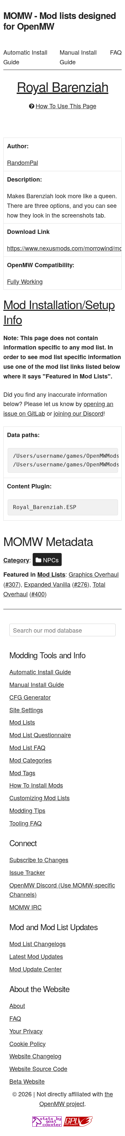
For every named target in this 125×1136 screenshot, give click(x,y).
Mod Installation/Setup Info (59, 311)
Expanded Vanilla (47, 584)
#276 (80, 584)
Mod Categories (30, 760)
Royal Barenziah (62, 86)
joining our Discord (78, 413)
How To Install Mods (36, 785)
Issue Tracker (27, 872)
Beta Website (27, 1081)
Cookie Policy (27, 1043)
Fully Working (25, 281)
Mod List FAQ (27, 747)
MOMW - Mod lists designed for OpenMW (59, 20)
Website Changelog (35, 1055)
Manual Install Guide (78, 57)
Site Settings (26, 709)
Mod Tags (22, 772)
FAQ (116, 52)
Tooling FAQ (25, 823)
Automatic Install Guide (25, 57)
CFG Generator (30, 697)
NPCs (50, 559)
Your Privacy (26, 1030)
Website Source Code (38, 1068)
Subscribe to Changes (38, 859)
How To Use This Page (66, 105)
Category (16, 560)
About (17, 1005)
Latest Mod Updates (36, 956)
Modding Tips (27, 810)
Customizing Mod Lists (39, 797)
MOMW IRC (25, 906)
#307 (12, 584)
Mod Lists (51, 574)
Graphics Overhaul (94, 574)
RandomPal (22, 162)
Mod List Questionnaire (40, 734)
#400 (38, 593)
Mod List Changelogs (37, 943)
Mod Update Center (35, 968)
